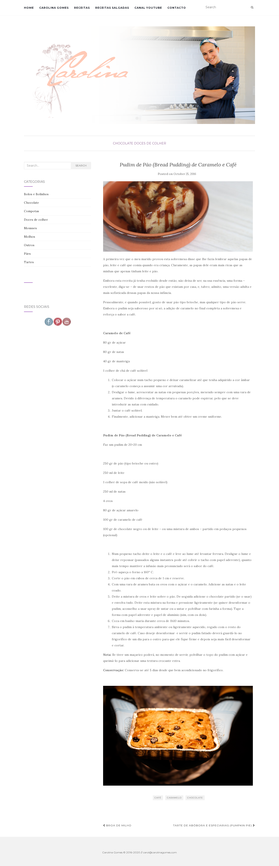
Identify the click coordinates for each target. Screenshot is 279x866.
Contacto (176, 7)
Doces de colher (150, 143)
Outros (29, 245)
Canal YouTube (148, 7)
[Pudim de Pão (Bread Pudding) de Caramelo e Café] (178, 216)
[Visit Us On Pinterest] (57, 321)
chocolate (195, 797)
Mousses (30, 228)
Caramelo (174, 797)
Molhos (29, 237)
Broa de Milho (118, 825)
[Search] (252, 7)
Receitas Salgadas (112, 7)
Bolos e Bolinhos (36, 194)
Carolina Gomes (54, 7)
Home (29, 7)
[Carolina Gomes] (139, 75)
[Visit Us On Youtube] (66, 321)
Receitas (82, 7)
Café (158, 797)
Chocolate (123, 143)
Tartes (29, 262)
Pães (27, 254)
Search (81, 165)
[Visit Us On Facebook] (48, 321)
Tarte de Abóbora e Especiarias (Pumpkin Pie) (213, 825)
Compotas (31, 211)
